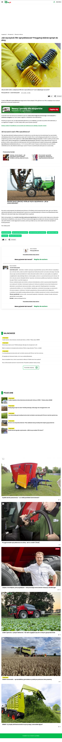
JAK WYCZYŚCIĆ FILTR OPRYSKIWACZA (20, 232)
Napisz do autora (40, 259)
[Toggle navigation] (2, 2)
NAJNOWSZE (9, 333)
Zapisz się (54, 109)
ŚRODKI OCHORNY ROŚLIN (52, 232)
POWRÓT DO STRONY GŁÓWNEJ (31, 735)
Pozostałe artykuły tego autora (31, 254)
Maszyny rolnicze (19, 34)
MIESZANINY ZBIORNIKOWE (15, 235)
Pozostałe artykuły (29, 367)
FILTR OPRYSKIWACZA (6, 232)
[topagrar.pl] (7, 1)
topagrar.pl (3, 34)
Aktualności (10, 34)
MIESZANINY (4, 235)
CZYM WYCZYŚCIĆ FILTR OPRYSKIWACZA (37, 232)
